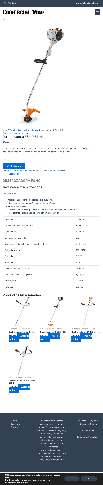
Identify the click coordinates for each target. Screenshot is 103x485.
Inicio (5, 130)
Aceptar (72, 479)
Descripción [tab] (14, 174)
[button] (4, 19)
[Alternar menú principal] (97, 12)
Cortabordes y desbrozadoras (23, 130)
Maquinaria (15, 424)
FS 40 (53, 170)
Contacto (15, 427)
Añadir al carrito (13, 166)
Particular (61, 170)
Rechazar (89, 479)
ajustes (25, 482)
